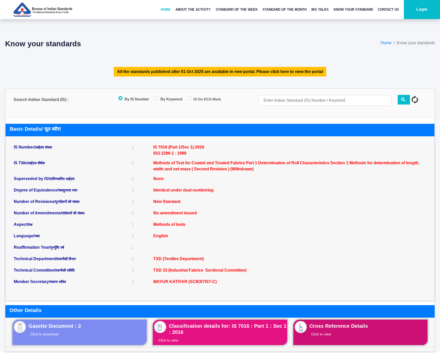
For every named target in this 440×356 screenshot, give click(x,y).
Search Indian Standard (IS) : (41, 99)
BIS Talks (320, 9)
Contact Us (388, 9)
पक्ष (31, 224)
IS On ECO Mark (207, 99)
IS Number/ (33, 147)
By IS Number (137, 99)
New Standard (167, 201)
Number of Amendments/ (49, 213)
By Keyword (171, 99)
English (160, 236)
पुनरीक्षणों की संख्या (67, 202)
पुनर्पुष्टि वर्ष (57, 247)
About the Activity (193, 9)
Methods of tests (169, 224)
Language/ (27, 236)
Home (166, 9)
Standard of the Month (285, 9)
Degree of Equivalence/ (45, 190)
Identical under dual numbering (183, 190)
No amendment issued (175, 213)
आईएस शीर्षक (36, 163)
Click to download (44, 334)
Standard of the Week (237, 9)
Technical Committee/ (44, 270)
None (158, 178)
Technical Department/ (45, 259)
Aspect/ (23, 224)
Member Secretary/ (40, 281)
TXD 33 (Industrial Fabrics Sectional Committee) (199, 270)
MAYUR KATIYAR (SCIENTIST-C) (185, 281)
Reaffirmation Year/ (39, 247)
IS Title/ (29, 163)
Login (422, 9)
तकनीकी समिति (65, 270)
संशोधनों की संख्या (73, 213)
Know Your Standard (353, 9)
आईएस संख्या (43, 147)
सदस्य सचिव (58, 282)
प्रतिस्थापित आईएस (61, 179)
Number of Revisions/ (46, 201)
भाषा (37, 236)
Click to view (168, 340)
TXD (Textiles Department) (178, 259)
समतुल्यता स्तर (68, 190)
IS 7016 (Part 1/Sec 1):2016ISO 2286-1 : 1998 (178, 150)
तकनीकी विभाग (66, 259)
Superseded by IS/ (44, 178)
